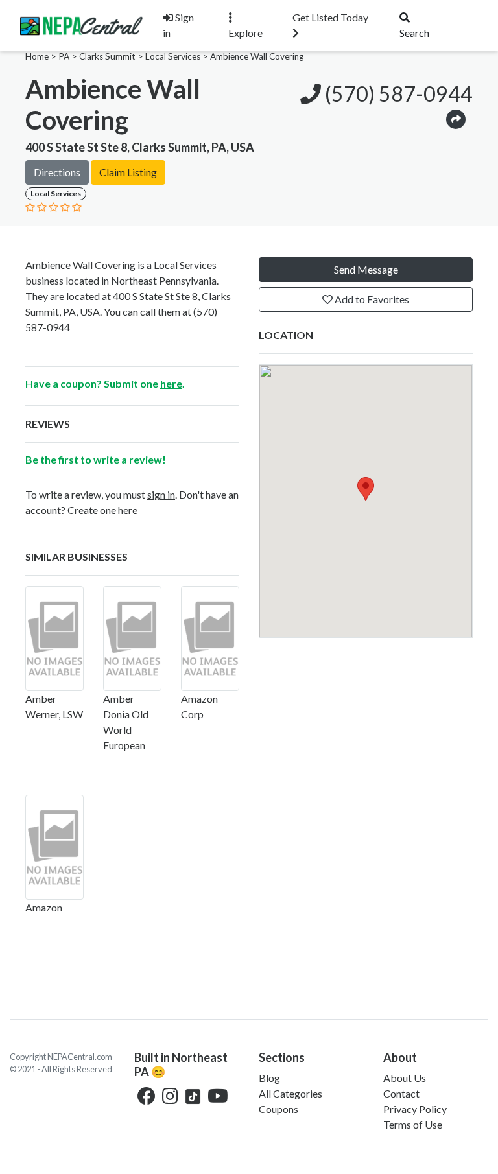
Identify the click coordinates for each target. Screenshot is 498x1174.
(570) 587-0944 (397, 93)
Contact (401, 1093)
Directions (57, 172)
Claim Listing (128, 172)
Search (414, 33)
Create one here (102, 510)
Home (37, 56)
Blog (269, 1078)
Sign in (178, 25)
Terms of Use (412, 1124)
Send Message (366, 269)
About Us (404, 1078)
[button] (456, 118)
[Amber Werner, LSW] (54, 638)
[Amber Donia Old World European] (132, 638)
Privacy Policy (415, 1109)
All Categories (290, 1093)
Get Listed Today (330, 17)
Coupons (278, 1109)
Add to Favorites (371, 299)
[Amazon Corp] (210, 638)
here (171, 383)
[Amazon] (54, 847)
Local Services (172, 56)
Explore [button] (245, 33)
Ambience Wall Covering (256, 56)
